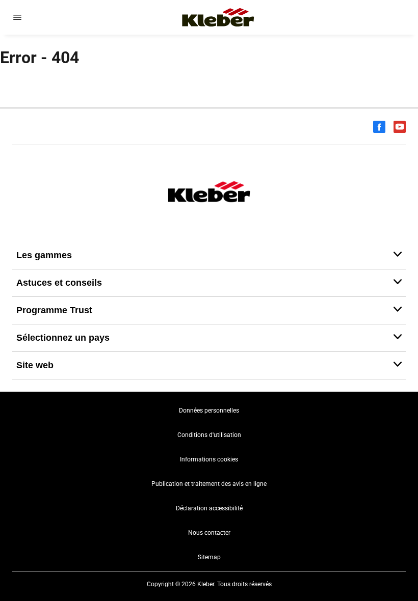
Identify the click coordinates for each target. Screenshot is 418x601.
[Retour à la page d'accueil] (218, 17)
